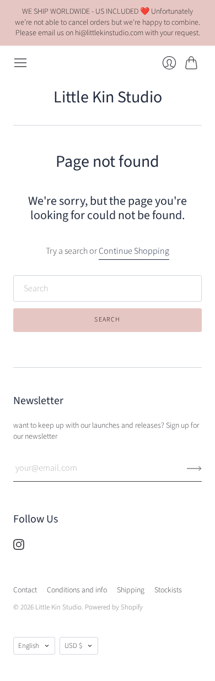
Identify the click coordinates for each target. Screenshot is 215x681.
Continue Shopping (134, 251)
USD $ (73, 646)
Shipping (130, 590)
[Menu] (20, 62)
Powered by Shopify (114, 607)
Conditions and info (77, 590)
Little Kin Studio (107, 97)
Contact (25, 590)
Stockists (168, 590)
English (28, 646)
